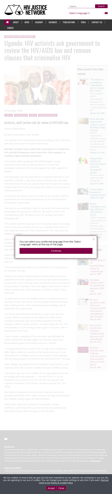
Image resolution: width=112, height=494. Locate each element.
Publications (69, 22)
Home (7, 22)
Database (53, 22)
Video (83, 22)
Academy (39, 22)
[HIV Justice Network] (26, 9)
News (27, 22)
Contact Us (97, 22)
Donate (10, 27)
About (16, 22)
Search (101, 6)
